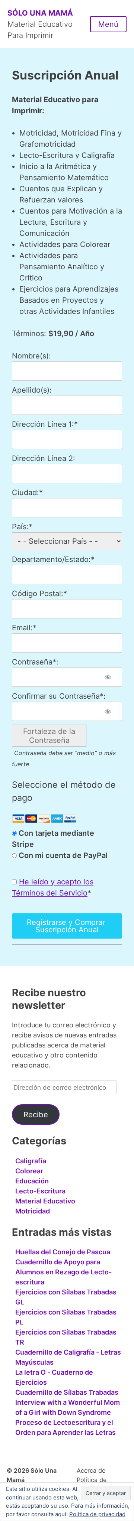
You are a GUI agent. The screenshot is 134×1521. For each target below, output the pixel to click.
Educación (32, 1181)
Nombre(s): (31, 355)
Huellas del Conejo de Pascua (62, 1252)
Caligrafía (30, 1161)
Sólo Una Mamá (40, 13)
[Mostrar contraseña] (108, 677)
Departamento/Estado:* (53, 559)
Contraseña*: (35, 661)
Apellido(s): (32, 390)
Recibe (35, 1114)
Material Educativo (45, 1201)
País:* (22, 526)
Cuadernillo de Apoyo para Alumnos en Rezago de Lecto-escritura (63, 1272)
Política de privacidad (97, 1514)
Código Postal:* (39, 593)
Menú (108, 24)
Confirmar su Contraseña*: (59, 696)
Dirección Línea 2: (43, 458)
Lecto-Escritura (40, 1191)
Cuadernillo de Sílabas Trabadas (66, 1392)
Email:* (24, 627)
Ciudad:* (27, 492)
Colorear (29, 1171)
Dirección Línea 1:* (45, 424)
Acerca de (91, 1470)
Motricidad (32, 1211)
